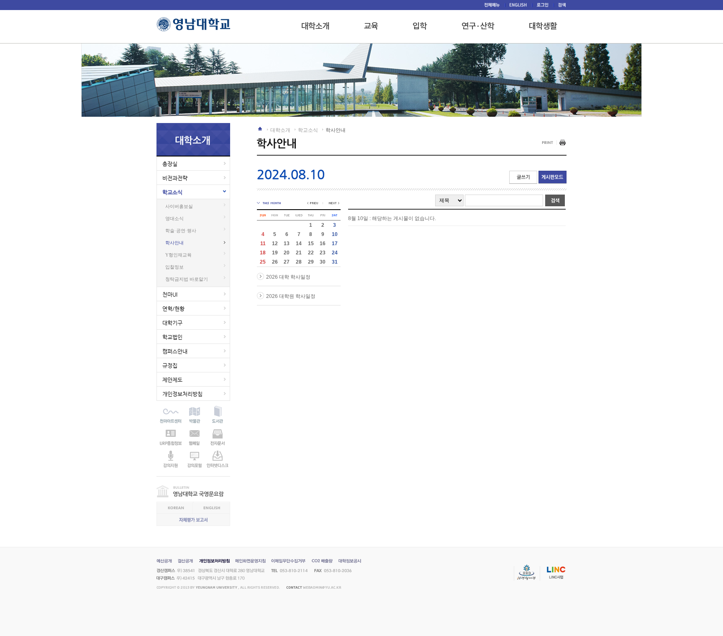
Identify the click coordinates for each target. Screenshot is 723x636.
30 (323, 262)
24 (335, 253)
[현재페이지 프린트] (554, 143)
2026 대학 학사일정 (288, 277)
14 (299, 243)
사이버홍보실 (179, 206)
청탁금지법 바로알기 (186, 279)
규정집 (169, 365)
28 (299, 262)
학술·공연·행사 (180, 230)
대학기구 (172, 323)
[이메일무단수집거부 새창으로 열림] (288, 562)
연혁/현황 (173, 308)
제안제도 (172, 380)
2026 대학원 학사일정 (290, 296)
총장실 (169, 164)
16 (323, 243)
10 (335, 234)
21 (299, 253)
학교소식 (172, 192)
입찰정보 (174, 266)
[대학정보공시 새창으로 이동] (349, 562)
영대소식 (174, 218)
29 (311, 262)
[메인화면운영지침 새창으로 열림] (250, 562)
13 (287, 243)
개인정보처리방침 (182, 394)
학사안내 (174, 242)
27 (287, 262)
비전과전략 (174, 178)
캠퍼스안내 (174, 351)
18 (263, 253)
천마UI (169, 294)
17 (335, 243)
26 (275, 262)
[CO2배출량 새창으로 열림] (322, 562)
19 (275, 253)
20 (287, 253)
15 (311, 243)
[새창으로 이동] (170, 408)
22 (311, 253)
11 (263, 243)
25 (263, 262)
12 (275, 243)
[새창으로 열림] (420, 26)
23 (323, 253)
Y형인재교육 (178, 254)
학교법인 (172, 337)
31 (335, 262)
